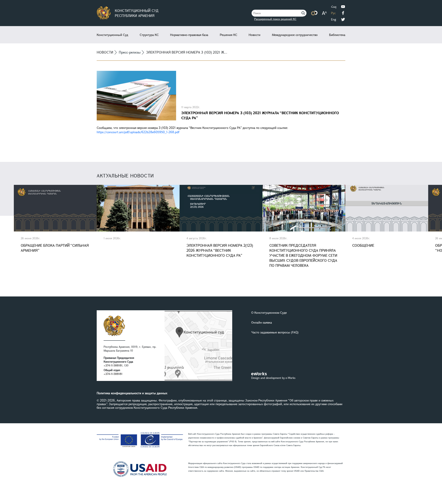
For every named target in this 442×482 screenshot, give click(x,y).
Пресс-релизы (130, 52)
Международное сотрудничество (295, 34)
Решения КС (228, 34)
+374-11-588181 (113, 365)
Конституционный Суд (112, 34)
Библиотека (337, 34)
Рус (333, 13)
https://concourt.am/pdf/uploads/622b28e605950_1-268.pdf (138, 132)
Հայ (333, 6)
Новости (254, 34)
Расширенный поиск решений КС (275, 19)
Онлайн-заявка (261, 322)
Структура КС (149, 34)
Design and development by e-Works (273, 378)
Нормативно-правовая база (189, 34)
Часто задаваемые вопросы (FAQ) (275, 332)
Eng (333, 19)
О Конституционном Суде (269, 312)
